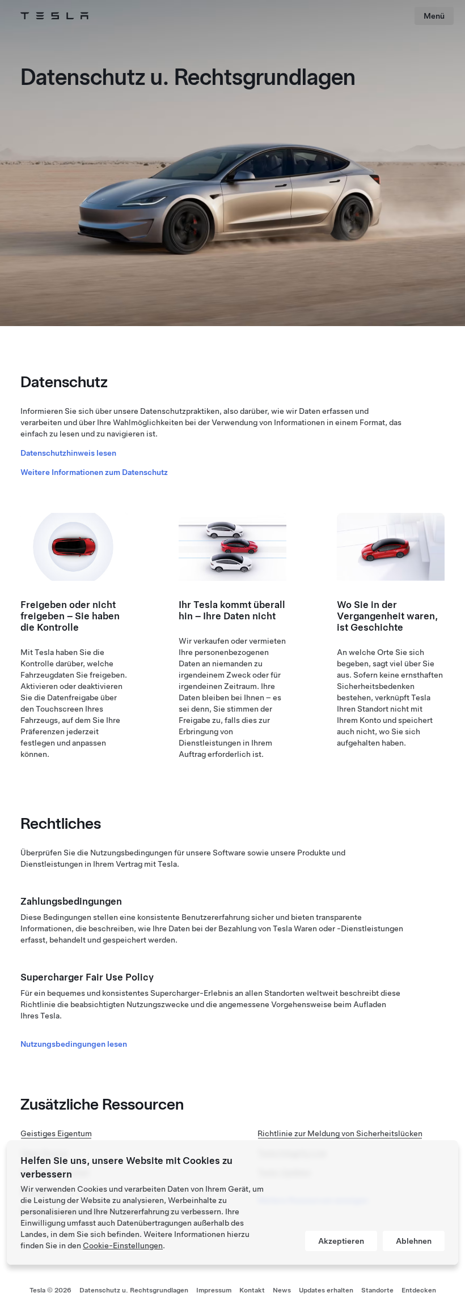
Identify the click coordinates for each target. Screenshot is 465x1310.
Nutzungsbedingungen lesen (73, 1043)
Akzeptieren (341, 1240)
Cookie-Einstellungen (123, 1245)
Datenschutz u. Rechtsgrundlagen (133, 1290)
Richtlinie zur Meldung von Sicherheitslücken (339, 1133)
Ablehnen (414, 1240)
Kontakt (252, 1290)
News (282, 1290)
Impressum (213, 1290)
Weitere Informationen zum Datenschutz (94, 472)
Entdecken (418, 1290)
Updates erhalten (326, 1290)
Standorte (377, 1290)
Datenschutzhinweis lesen (68, 452)
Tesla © (50, 1290)
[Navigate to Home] (54, 16)
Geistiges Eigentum (56, 1133)
